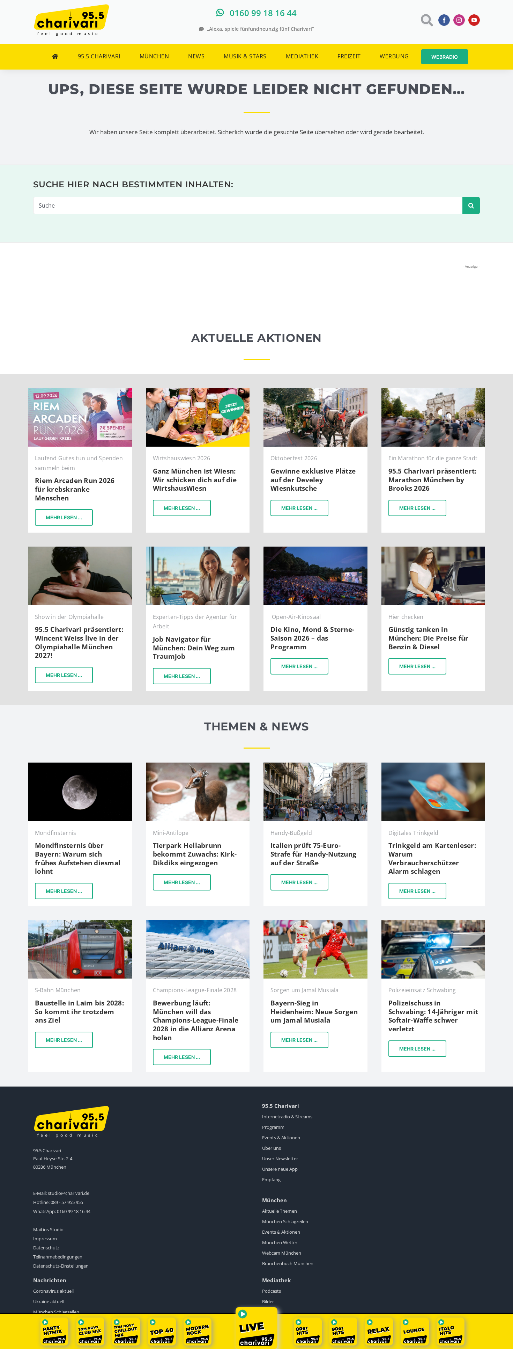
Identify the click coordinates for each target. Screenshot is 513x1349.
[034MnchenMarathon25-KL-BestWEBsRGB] (433, 391)
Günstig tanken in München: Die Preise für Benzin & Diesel (428, 638)
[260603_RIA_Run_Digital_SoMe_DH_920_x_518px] (80, 391)
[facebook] (444, 20)
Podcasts (271, 1291)
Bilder (268, 1301)
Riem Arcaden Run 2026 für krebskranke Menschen (74, 489)
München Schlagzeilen (285, 1221)
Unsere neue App (280, 1169)
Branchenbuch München (287, 1263)
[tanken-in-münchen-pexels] (433, 550)
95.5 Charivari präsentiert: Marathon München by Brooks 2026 (432, 480)
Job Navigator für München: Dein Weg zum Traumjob (194, 648)
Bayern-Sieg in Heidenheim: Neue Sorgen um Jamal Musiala (314, 1011)
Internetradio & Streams (287, 1116)
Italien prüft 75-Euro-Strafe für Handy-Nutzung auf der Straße (313, 854)
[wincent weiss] (80, 550)
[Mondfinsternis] (80, 766)
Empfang (271, 1179)
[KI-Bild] (198, 550)
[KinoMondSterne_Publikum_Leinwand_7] (315, 550)
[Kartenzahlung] (433, 766)
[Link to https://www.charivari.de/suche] (426, 20)
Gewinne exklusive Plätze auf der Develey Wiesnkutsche (313, 480)
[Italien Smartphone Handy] (315, 766)
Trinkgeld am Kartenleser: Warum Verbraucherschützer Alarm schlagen (432, 858)
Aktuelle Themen (279, 1211)
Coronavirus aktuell (53, 1291)
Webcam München (281, 1253)
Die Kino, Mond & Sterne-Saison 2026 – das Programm (312, 638)
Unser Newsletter (280, 1158)
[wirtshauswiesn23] (198, 391)
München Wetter (279, 1242)
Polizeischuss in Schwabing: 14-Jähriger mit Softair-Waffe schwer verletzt (433, 1015)
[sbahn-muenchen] (80, 923)
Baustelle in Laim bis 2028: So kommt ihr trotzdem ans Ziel (79, 1011)
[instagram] (459, 20)
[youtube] (474, 20)
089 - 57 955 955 (67, 1202)
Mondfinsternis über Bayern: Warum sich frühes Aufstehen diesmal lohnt (77, 858)
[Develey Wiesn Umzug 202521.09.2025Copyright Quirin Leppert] (315, 391)
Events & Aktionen (281, 1137)
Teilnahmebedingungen (57, 1257)
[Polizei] (433, 923)
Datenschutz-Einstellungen (61, 1266)
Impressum (45, 1238)
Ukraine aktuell (48, 1301)
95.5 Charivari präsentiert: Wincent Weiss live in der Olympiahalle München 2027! (79, 642)
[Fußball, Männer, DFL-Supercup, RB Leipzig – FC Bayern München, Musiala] (315, 923)
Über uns (271, 1148)
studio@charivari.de (68, 1193)
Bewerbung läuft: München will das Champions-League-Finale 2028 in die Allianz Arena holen (196, 1020)
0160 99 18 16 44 (73, 1211)
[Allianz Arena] (198, 923)
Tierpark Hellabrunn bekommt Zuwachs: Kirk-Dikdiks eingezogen (195, 854)
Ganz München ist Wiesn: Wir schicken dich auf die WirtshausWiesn (195, 480)
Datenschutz (46, 1248)
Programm (273, 1127)
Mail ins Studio (48, 1229)
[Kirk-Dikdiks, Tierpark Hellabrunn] (198, 766)
